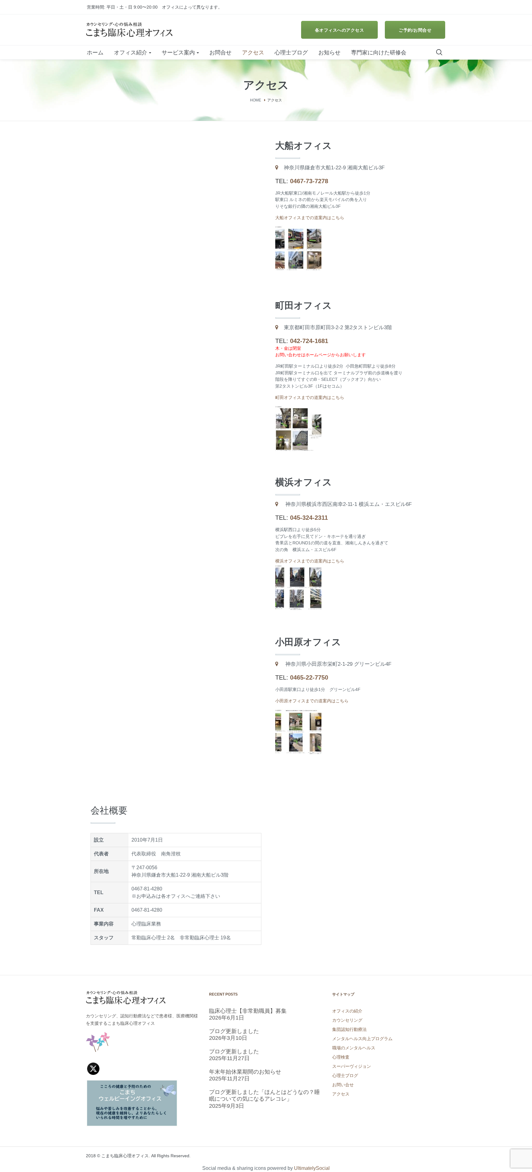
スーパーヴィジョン (351, 1066)
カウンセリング (347, 1020)
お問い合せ (343, 1084)
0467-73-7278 (309, 181)
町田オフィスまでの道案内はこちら (309, 397)
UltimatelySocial (312, 1168)
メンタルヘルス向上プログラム (362, 1038)
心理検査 (340, 1057)
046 (295, 677)
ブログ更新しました (234, 1031)
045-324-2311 (309, 517)
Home (255, 100)
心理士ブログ (345, 1075)
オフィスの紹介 (347, 1010)
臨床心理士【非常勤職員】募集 (248, 1011)
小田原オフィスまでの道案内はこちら (312, 700)
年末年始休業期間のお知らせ (245, 1072)
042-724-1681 (309, 340)
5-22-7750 (314, 677)
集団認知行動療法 (349, 1029)
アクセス (340, 1093)
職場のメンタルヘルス (353, 1047)
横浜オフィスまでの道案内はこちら (309, 560)
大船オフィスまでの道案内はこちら (309, 217)
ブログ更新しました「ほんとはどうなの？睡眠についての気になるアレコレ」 (264, 1095)
